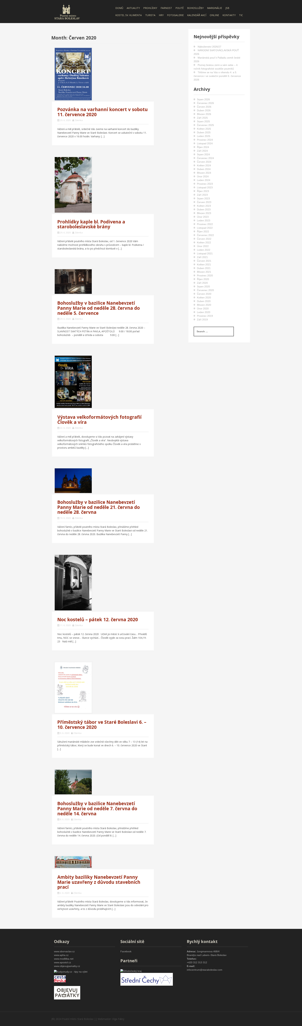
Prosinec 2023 (205, 183)
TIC (241, 15)
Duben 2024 (204, 169)
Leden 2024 (203, 180)
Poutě (179, 8)
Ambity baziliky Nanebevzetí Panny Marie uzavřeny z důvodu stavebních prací (98, 882)
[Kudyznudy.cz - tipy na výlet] (70, 971)
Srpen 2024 (203, 154)
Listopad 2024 (205, 143)
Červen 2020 (204, 293)
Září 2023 (202, 194)
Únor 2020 (203, 308)
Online (214, 15)
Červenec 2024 (205, 158)
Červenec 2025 (205, 125)
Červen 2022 (204, 238)
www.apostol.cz (62, 962)
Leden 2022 (203, 249)
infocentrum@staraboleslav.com (204, 969)
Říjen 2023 (203, 191)
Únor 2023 (203, 216)
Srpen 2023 (203, 198)
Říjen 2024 (203, 147)
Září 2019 (202, 319)
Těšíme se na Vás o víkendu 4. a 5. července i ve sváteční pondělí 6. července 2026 (217, 76)
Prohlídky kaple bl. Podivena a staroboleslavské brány (91, 224)
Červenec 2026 (205, 103)
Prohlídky (150, 8)
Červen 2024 (204, 161)
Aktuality (133, 8)
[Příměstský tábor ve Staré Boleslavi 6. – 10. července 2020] (73, 687)
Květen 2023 (204, 205)
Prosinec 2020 (205, 275)
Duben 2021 (204, 268)
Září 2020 (202, 282)
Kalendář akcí (196, 15)
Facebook (125, 951)
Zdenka (78, 120)
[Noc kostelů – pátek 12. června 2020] (73, 582)
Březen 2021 (204, 271)
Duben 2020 (204, 301)
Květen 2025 (204, 128)
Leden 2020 (203, 312)
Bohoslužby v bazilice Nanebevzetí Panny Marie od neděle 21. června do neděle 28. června (98, 507)
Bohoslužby (195, 8)
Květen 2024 (204, 165)
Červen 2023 (204, 202)
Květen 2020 (204, 297)
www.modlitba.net (63, 958)
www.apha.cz (61, 955)
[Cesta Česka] (60, 978)
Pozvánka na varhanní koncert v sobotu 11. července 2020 (102, 112)
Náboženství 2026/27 (209, 46)
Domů (119, 8)
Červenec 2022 (205, 235)
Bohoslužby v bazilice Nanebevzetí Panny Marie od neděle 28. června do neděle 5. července (98, 308)
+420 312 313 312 (197, 962)
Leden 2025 (203, 136)
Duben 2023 (204, 209)
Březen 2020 (204, 304)
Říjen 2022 (203, 231)
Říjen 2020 (203, 279)
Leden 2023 (203, 220)
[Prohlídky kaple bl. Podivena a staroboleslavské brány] (73, 184)
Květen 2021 (204, 264)
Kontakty (229, 15)
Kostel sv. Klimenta (128, 15)
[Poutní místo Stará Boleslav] (67, 11)
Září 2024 (202, 150)
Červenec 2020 (205, 290)
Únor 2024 (203, 176)
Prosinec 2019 (205, 315)
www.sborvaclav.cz (64, 951)
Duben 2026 (204, 110)
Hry (161, 15)
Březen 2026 (204, 114)
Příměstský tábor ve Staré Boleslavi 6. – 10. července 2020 (101, 724)
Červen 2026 (204, 106)
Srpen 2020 (203, 286)
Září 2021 (202, 257)
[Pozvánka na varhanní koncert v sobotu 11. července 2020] (73, 73)
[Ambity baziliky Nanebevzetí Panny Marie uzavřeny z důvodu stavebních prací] (73, 861)
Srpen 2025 (203, 121)
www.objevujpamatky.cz (67, 966)
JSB (227, 8)
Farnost (166, 8)
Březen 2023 (204, 213)
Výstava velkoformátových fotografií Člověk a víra (99, 419)
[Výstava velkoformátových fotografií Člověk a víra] (73, 381)
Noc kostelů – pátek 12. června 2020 (97, 619)
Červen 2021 (204, 260)
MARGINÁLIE (214, 8)
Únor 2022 (203, 246)
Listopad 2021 (205, 253)
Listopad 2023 (205, 187)
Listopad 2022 (205, 227)
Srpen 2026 (203, 99)
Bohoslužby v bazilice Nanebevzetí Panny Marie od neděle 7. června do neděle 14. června (97, 808)
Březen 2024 (204, 172)
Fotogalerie (175, 15)
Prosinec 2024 (205, 139)
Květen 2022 (204, 242)
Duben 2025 (204, 132)
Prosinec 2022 (205, 224)
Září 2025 (202, 117)
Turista (150, 15)
